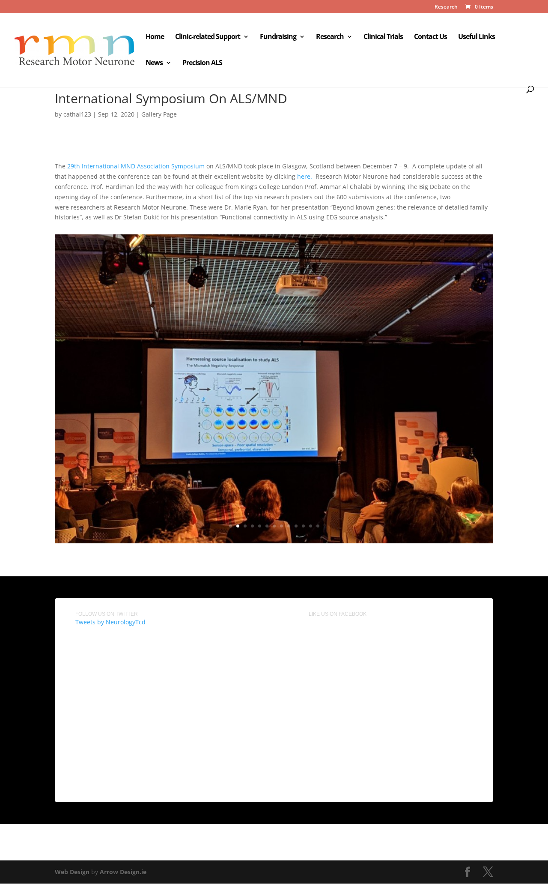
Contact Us (430, 37)
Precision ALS (202, 63)
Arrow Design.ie (123, 872)
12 (310, 525)
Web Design (72, 872)
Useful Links (476, 37)
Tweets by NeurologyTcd (110, 622)
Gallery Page (159, 114)
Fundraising (278, 37)
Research (446, 7)
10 (296, 525)
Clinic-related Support (207, 37)
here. (305, 176)
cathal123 (77, 114)
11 (303, 525)
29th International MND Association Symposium (136, 166)
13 (317, 525)
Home (155, 37)
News (154, 63)
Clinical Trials (383, 37)
